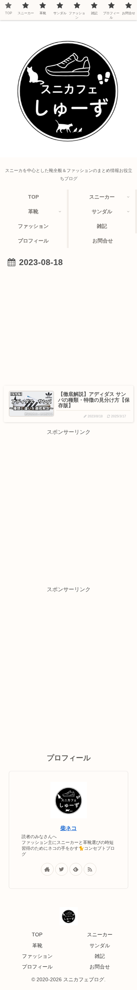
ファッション (37, 956)
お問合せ (100, 967)
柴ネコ (68, 828)
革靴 (37, 945)
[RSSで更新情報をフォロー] (90, 869)
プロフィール (37, 967)
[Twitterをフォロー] (61, 869)
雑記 (100, 956)
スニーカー (100, 934)
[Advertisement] (68, 325)
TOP (37, 934)
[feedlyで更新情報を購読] (75, 869)
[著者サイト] (47, 869)
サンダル (100, 945)
